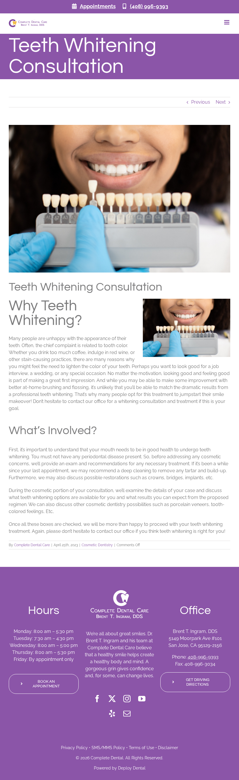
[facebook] (97, 699)
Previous (200, 102)
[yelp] (112, 713)
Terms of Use (141, 747)
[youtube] (142, 699)
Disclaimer (168, 747)
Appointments (98, 6)
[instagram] (127, 699)
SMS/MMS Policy (108, 747)
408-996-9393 (203, 657)
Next (221, 102)
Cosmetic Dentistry (97, 545)
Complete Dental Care (32, 545)
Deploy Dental (131, 768)
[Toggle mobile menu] (227, 22)
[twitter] (112, 699)
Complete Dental (107, 758)
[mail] (127, 713)
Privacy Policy (74, 747)
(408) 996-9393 (149, 6)
